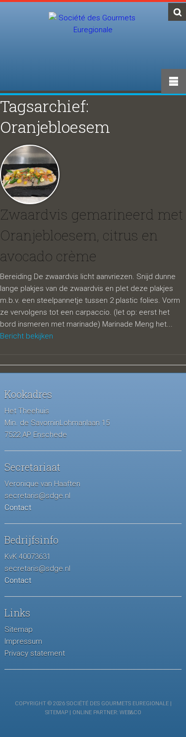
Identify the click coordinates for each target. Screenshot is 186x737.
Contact (17, 507)
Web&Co (130, 712)
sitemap (56, 712)
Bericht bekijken (26, 336)
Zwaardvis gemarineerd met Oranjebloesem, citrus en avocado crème (91, 235)
